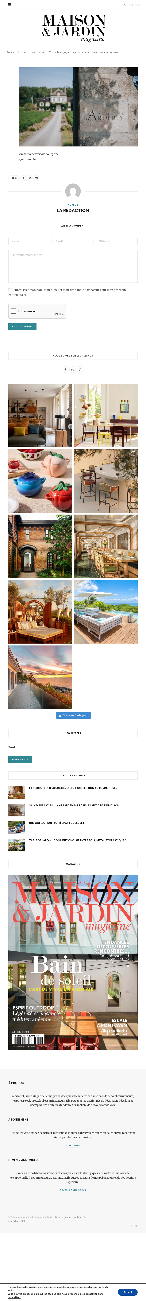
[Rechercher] (125, 4)
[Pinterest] (134, 45)
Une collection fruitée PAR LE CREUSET (56, 823)
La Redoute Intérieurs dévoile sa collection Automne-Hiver (73, 788)
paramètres (14, 1297)
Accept (128, 1292)
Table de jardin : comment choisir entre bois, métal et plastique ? (77, 840)
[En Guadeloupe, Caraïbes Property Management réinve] (106, 612)
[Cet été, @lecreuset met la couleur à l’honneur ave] (40, 481)
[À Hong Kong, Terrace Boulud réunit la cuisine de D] (106, 546)
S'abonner (73, 1145)
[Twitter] (5, 91)
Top (135, 1225)
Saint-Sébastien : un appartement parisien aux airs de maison (74, 805)
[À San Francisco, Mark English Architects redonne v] (40, 546)
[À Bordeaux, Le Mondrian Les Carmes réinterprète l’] (40, 612)
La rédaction (18, 49)
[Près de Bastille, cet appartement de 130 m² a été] (40, 415)
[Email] (129, 49)
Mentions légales (60, 1217)
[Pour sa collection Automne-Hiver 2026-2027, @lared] (106, 415)
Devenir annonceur (73, 1190)
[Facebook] (129, 45)
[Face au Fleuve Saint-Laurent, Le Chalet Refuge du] (40, 677)
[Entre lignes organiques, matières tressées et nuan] (106, 481)
